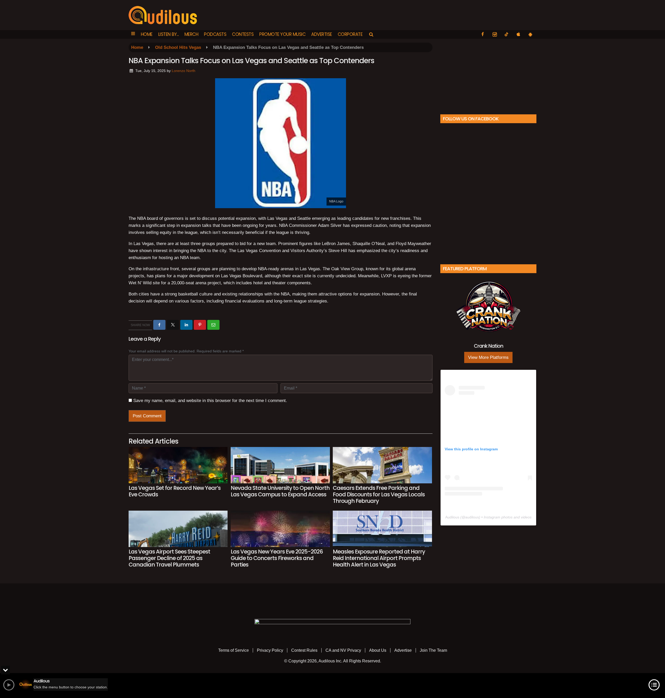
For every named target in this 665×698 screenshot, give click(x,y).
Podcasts (215, 34)
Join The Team (433, 650)
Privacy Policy (270, 650)
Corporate (350, 34)
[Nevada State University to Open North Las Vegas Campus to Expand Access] (280, 465)
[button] (133, 34)
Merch (191, 34)
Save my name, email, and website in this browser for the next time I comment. (210, 400)
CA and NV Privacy (343, 650)
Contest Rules (304, 650)
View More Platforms (488, 357)
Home (146, 34)
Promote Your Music (282, 34)
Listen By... (168, 34)
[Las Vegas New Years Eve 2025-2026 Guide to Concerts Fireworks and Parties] (280, 529)
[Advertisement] (488, 75)
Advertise (321, 34)
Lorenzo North (183, 71)
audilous (472, 517)
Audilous (452, 517)
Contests (243, 34)
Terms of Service (233, 650)
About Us (377, 650)
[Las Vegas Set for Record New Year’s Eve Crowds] (178, 465)
